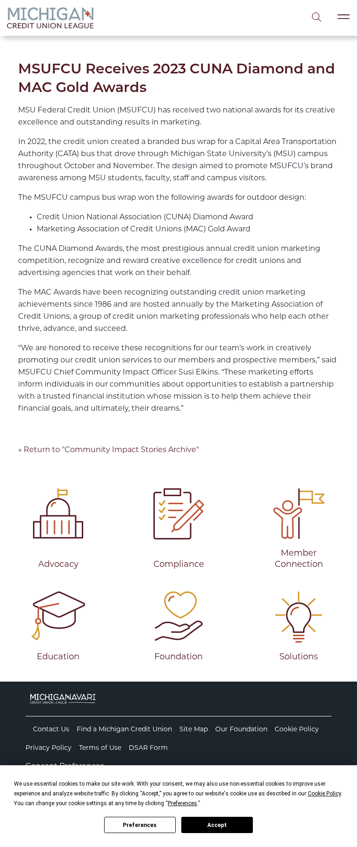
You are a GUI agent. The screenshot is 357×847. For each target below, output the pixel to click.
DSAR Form (148, 748)
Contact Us (51, 729)
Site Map (193, 729)
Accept (217, 825)
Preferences (140, 825)
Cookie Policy (297, 729)
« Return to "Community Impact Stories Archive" (108, 450)
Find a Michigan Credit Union (124, 729)
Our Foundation (241, 729)
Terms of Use (100, 748)
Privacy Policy (49, 748)
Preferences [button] (182, 803)
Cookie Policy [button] (324, 793)
